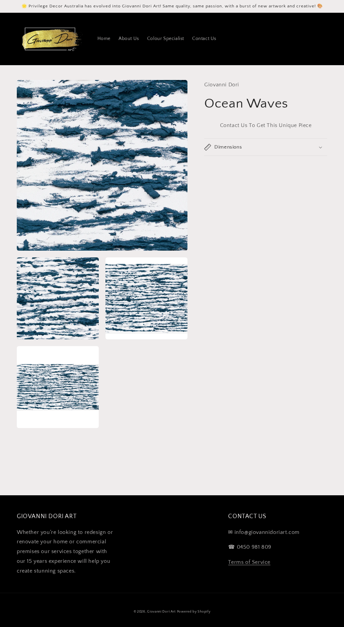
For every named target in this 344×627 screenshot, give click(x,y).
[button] (265, 147)
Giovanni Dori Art (161, 612)
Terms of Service (249, 562)
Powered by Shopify (194, 612)
